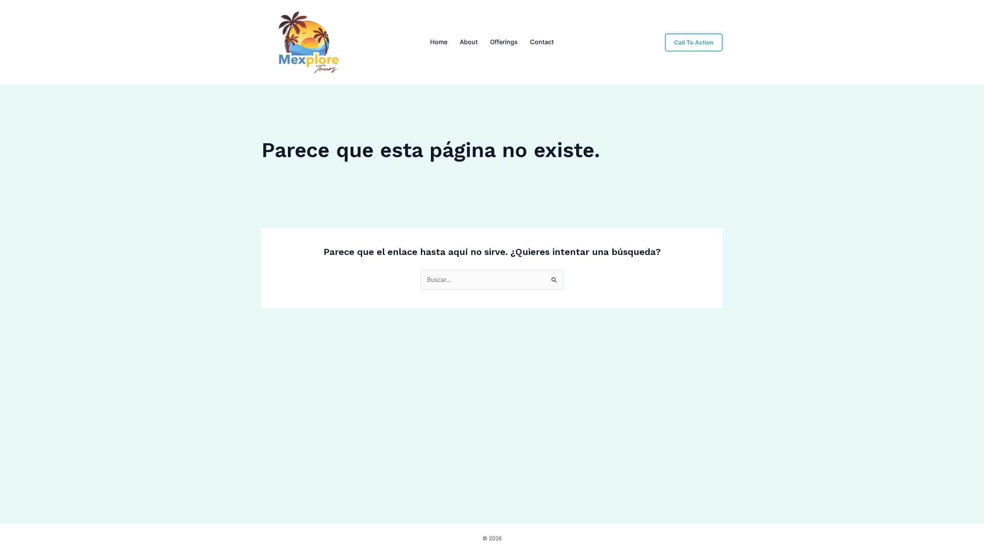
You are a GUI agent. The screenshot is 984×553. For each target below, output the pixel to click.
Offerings (504, 42)
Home (438, 42)
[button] (694, 42)
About (469, 42)
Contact (542, 42)
